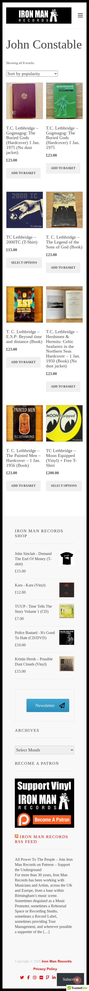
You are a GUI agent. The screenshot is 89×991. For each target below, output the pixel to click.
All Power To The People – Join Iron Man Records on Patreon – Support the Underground (44, 864)
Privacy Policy (45, 969)
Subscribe (70, 979)
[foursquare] (47, 977)
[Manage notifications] (77, 980)
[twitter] (22, 977)
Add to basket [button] (23, 173)
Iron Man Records (57, 961)
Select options (24, 262)
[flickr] (41, 977)
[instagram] (34, 977)
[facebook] (28, 977)
